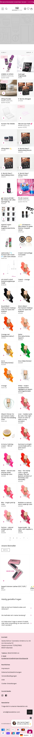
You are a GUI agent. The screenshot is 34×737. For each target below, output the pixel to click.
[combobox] (25, 735)
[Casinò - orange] (25, 268)
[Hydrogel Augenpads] (25, 63)
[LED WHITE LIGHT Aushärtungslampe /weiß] (8, 268)
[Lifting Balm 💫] (8, 137)
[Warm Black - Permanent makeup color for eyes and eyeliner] (25, 295)
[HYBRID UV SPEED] (8, 63)
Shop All (5, 550)
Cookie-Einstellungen (9, 683)
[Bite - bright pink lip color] (8, 492)
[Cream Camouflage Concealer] (25, 242)
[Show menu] (2, 8)
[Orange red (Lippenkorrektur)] (8, 323)
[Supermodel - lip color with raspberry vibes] (25, 516)
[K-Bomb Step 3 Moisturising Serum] (25, 137)
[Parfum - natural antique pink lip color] (8, 516)
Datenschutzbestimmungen (11, 672)
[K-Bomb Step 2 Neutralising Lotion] (8, 162)
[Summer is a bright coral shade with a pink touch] (25, 433)
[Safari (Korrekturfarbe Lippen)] (25, 323)
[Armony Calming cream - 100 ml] (8, 433)
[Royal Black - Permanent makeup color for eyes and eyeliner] (8, 295)
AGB (3, 680)
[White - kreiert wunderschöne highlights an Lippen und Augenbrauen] (25, 375)
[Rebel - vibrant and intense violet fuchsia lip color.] (8, 460)
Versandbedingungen (9, 676)
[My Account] (25, 8)
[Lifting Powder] (8, 88)
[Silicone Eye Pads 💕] (25, 113)
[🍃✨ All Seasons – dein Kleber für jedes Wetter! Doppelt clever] (25, 214)
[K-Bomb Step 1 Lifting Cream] (25, 162)
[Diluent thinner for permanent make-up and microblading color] (8, 403)
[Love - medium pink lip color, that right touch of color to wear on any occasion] (25, 403)
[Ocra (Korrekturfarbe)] (8, 350)
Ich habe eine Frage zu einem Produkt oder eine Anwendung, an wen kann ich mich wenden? (15, 623)
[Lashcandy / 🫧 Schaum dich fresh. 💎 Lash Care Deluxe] (8, 242)
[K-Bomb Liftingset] (25, 88)
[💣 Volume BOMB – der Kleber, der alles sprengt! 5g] (8, 187)
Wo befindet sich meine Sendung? (13, 615)
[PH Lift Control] (25, 187)
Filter (3, 52)
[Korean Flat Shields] (8, 113)
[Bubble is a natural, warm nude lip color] (25, 492)
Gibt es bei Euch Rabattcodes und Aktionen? (13, 608)
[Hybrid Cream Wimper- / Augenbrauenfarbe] (8, 214)
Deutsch (26, 735)
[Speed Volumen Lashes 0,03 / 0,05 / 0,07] (14, 569)
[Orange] (8, 375)
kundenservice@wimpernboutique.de (14, 658)
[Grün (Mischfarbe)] (25, 350)
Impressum (5, 668)
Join (29, 712)
